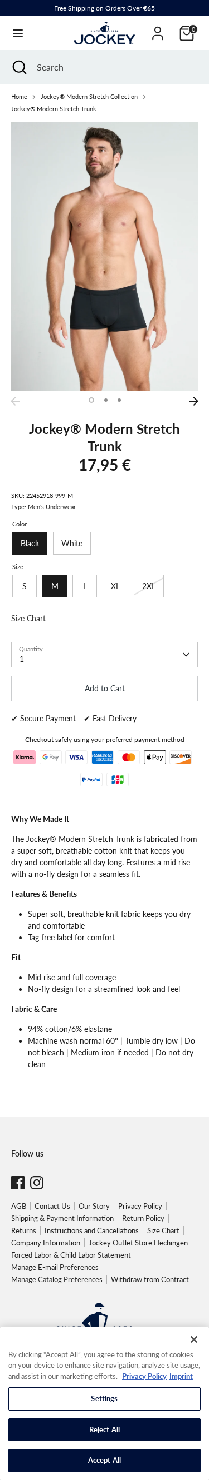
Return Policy (143, 1218)
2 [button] (106, 400)
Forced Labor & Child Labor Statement (71, 1254)
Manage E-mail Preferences (55, 1267)
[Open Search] (18, 67)
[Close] (194, 1339)
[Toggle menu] (18, 33)
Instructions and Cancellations (92, 1230)
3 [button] (119, 400)
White (71, 543)
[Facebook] (18, 1182)
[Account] (158, 28)
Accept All (104, 1460)
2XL (148, 586)
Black (30, 543)
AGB (18, 1206)
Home (19, 96)
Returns (23, 1230)
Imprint (181, 1376)
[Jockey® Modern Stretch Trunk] (104, 256)
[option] (104, 256)
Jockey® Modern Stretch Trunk (53, 109)
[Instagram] (36, 1182)
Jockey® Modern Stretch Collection (89, 96)
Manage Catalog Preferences (57, 1279)
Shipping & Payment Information (62, 1218)
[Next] (194, 401)
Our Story (94, 1206)
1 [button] (91, 400)
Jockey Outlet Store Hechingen (138, 1242)
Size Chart (163, 1230)
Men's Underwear (52, 507)
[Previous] (15, 401)
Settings (104, 1398)
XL (115, 586)
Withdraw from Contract (150, 1279)
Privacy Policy (140, 1206)
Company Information (45, 1242)
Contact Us (52, 1206)
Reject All (104, 1429)
